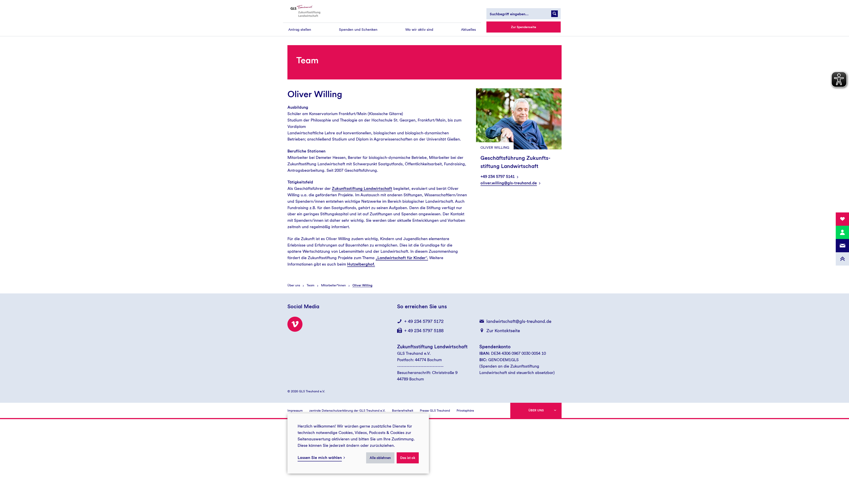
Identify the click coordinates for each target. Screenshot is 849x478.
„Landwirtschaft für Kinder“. (402, 257)
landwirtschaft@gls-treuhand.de (518, 321)
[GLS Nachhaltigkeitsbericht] (309, 11)
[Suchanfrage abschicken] (554, 13)
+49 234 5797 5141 (497, 176)
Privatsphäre (465, 410)
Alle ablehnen (380, 458)
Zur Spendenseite (523, 27)
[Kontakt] (842, 232)
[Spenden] (842, 219)
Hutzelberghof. (361, 264)
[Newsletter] (842, 245)
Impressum (295, 410)
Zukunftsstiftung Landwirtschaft (362, 188)
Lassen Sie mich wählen (320, 457)
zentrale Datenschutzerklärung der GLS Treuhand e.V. (347, 410)
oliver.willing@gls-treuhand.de (508, 183)
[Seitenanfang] (842, 259)
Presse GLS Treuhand (435, 410)
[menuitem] (299, 29)
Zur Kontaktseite (503, 330)
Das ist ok (407, 458)
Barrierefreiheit (402, 410)
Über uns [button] (536, 410)
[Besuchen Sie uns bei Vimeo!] (294, 324)
